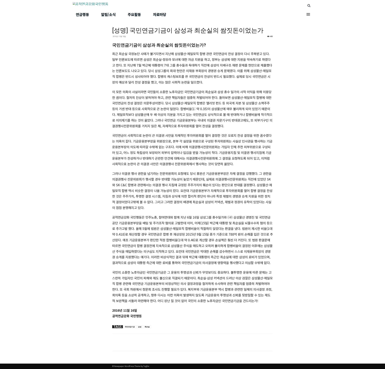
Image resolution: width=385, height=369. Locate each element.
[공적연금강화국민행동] (131, 3)
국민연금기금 (130, 327)
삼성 (139, 327)
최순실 (147, 327)
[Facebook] (115, 345)
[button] (309, 5)
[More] (122, 345)
